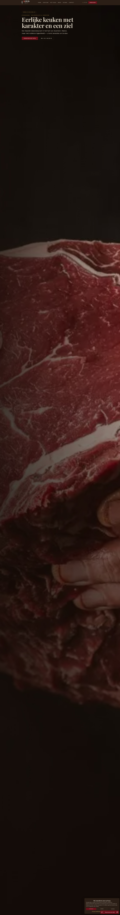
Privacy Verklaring (96, 911)
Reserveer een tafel (30, 38)
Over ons (45, 2)
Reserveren (93, 2)
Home (39, 2)
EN (86, 2)
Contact (71, 2)
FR (84, 2)
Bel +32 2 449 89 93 (46, 38)
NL (83, 2)
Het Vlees (53, 2)
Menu (59, 2)
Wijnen (65, 2)
